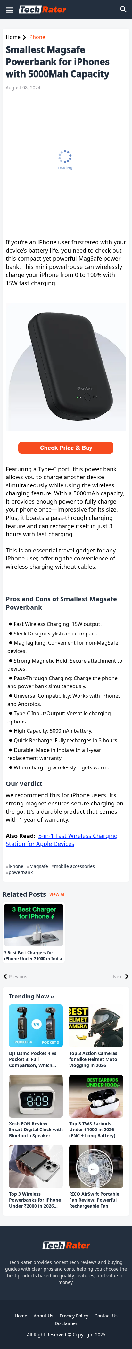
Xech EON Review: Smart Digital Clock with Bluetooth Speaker (36, 1130)
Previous (18, 977)
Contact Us (106, 1316)
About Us (43, 1316)
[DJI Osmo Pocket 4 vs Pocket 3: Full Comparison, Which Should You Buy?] (36, 1025)
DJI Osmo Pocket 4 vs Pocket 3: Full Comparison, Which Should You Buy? (32, 1059)
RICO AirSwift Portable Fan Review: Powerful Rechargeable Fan (94, 1200)
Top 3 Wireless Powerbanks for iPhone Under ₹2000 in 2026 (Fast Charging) (35, 1200)
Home (13, 37)
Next (118, 977)
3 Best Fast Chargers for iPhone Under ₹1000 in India (33, 955)
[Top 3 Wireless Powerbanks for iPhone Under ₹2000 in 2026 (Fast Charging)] (36, 1166)
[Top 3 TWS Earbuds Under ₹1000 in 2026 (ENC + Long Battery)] (96, 1096)
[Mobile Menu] (9, 9)
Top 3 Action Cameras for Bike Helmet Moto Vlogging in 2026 (93, 1059)
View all (57, 894)
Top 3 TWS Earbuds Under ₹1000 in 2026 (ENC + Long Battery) (92, 1130)
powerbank (21, 872)
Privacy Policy (74, 1316)
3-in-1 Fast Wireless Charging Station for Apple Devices (62, 840)
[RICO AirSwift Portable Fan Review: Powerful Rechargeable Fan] (96, 1166)
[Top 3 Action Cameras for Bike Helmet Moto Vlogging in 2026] (96, 1025)
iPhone (36, 37)
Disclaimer (66, 1323)
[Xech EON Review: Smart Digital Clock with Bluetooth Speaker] (36, 1096)
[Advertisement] (66, 164)
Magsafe (38, 866)
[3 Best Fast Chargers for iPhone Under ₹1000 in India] (33, 925)
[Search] (124, 9)
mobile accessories (74, 866)
